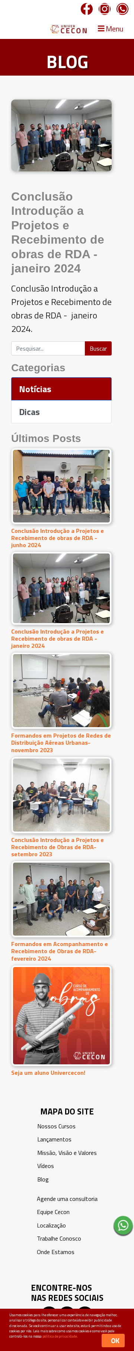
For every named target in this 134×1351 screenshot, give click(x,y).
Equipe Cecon (53, 1211)
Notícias (35, 389)
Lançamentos (54, 1139)
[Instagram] (104, 9)
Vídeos (45, 1165)
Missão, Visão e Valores (67, 1152)
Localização (51, 1225)
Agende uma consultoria (67, 1198)
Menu (113, 28)
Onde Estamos (55, 1251)
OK (115, 1340)
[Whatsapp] (122, 9)
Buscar (98, 348)
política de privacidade (59, 1336)
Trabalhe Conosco (59, 1238)
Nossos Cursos (56, 1126)
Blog (43, 1179)
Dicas (29, 411)
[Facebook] (86, 9)
